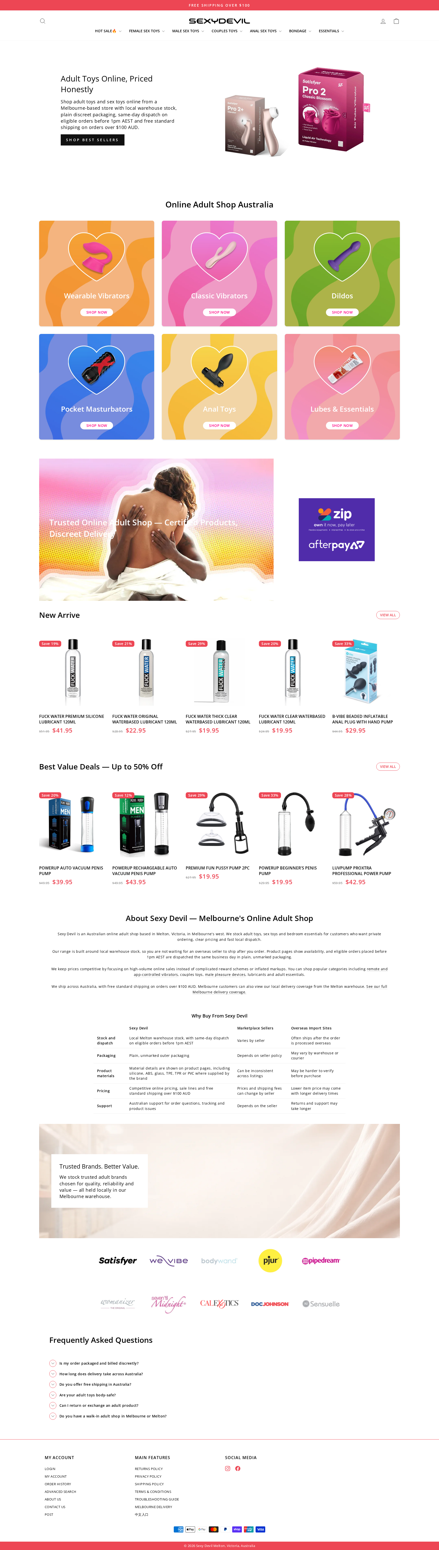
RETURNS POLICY (149, 1468)
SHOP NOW (96, 312)
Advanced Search (60, 1491)
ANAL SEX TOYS (264, 30)
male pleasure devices (225, 974)
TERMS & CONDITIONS (153, 1491)
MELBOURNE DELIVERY (153, 1507)
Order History (58, 1484)
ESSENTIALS (329, 30)
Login (50, 1468)
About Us (53, 1499)
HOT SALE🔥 (106, 30)
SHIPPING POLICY (149, 1484)
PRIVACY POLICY (148, 1476)
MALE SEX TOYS (186, 30)
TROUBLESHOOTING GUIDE (157, 1499)
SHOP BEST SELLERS (92, 139)
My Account (56, 1476)
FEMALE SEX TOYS (145, 30)
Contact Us (55, 1507)
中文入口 (142, 1514)
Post (49, 1514)
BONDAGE (298, 30)
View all (388, 614)
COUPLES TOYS (225, 30)
